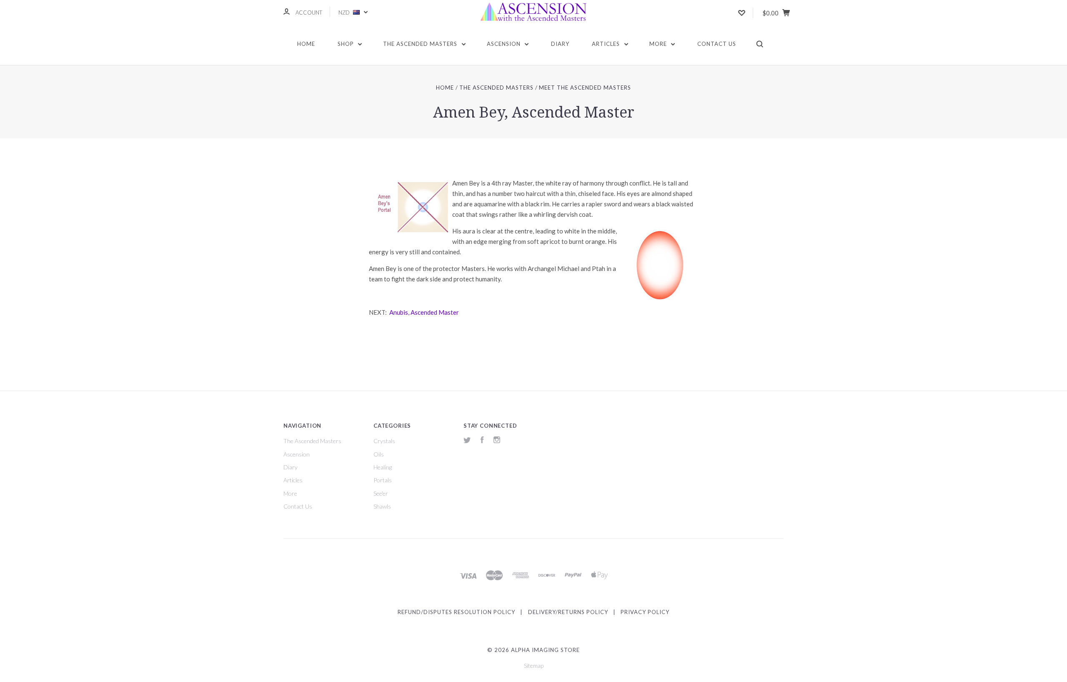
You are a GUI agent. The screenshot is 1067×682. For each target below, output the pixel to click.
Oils (378, 454)
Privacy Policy (645, 612)
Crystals (384, 440)
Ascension (504, 43)
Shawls (382, 506)
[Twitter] (467, 440)
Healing (382, 467)
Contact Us (716, 43)
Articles (606, 43)
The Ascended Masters (421, 43)
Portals (382, 480)
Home (306, 43)
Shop (347, 43)
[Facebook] (482, 440)
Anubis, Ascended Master (423, 312)
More (659, 43)
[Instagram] (496, 440)
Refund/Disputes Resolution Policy (456, 612)
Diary (560, 43)
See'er (380, 493)
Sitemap (534, 665)
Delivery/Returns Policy (568, 612)
